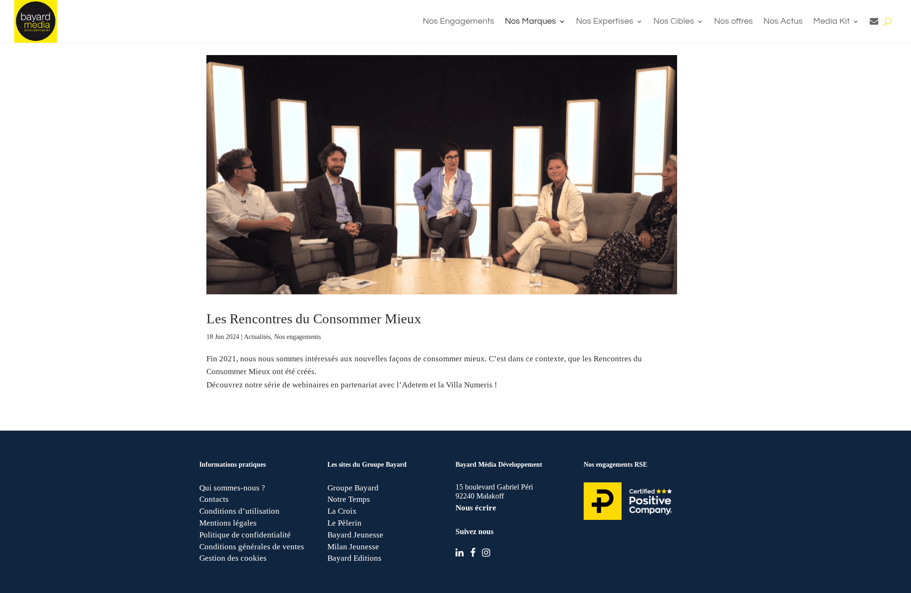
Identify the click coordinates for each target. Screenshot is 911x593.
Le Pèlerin (344, 522)
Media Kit (831, 21)
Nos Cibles (673, 21)
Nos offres (733, 21)
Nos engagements (297, 336)
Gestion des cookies (233, 558)
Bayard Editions (354, 558)
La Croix (342, 511)
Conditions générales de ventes (251, 546)
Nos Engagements (458, 21)
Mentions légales (228, 522)
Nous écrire (476, 507)
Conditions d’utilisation (239, 511)
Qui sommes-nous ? (232, 487)
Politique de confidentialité (245, 534)
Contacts (214, 499)
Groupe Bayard (353, 487)
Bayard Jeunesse (355, 534)
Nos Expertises (604, 21)
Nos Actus (783, 21)
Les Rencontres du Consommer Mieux (313, 318)
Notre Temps (348, 499)
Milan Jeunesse (353, 546)
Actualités (257, 336)
